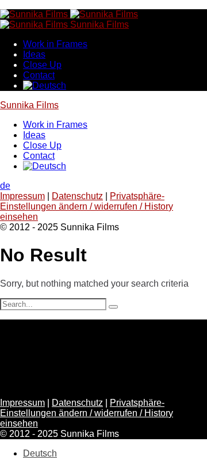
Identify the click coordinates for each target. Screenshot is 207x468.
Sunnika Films (29, 105)
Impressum (22, 196)
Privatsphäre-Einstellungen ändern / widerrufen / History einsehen (86, 206)
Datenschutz (77, 196)
